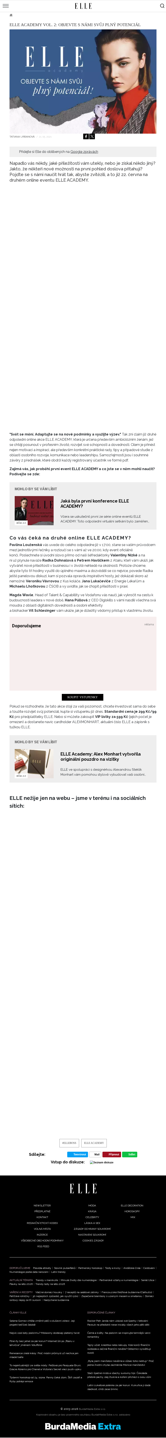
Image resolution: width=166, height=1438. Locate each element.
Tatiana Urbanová (22, 136)
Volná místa (42, 1228)
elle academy (94, 1143)
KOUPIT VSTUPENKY (82, 697)
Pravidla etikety (42, 1268)
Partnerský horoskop (90, 1268)
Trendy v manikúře (47, 1280)
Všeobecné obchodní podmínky (42, 1240)
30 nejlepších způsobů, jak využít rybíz (55, 1296)
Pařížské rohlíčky (20, 1296)
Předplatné (42, 1211)
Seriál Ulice (147, 1280)
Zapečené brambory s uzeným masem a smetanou (111, 1296)
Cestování (149, 1268)
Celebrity (92, 1217)
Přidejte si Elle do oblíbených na (58, 152)
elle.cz (21, 522)
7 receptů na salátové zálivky (82, 1292)
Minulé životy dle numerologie (79, 1280)
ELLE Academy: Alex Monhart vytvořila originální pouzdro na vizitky (101, 756)
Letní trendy (58, 1271)
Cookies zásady (93, 1240)
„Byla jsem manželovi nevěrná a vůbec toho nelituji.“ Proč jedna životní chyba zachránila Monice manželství (120, 1363)
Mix (133, 1217)
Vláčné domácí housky (48, 1292)
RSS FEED (43, 1246)
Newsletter (42, 1205)
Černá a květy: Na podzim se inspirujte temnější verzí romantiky (118, 1334)
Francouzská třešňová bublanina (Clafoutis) (127, 1292)
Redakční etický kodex (42, 1223)
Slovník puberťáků (64, 1268)
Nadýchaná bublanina (56, 1300)
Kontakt (42, 1217)
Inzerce (42, 1234)
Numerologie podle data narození (29, 1271)
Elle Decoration (132, 1205)
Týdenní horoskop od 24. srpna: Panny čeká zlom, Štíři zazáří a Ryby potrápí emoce (46, 1379)
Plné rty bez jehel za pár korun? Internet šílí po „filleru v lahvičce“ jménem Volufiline (42, 1343)
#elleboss (69, 1143)
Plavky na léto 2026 (21, 1284)
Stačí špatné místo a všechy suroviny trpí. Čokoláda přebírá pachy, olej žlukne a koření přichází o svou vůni (119, 1375)
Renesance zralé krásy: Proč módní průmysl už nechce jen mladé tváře (44, 1355)
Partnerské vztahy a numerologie (118, 1280)
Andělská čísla (131, 1268)
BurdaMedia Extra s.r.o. (92, 1409)
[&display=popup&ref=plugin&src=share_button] (86, 136)
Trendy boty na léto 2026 (50, 1284)
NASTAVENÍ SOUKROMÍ (92, 1234)
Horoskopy (132, 1211)
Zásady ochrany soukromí (92, 1228)
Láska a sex (92, 1223)
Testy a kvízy (113, 1268)
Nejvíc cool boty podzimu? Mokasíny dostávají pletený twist (45, 1332)
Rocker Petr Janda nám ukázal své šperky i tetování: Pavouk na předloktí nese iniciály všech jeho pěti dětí (118, 1322)
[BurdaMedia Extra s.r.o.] (83, 1426)
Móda (92, 1205)
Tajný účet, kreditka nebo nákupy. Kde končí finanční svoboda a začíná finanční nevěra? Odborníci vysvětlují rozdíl (119, 1349)
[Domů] (83, 1188)
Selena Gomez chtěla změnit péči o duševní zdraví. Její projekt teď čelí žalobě (42, 1322)
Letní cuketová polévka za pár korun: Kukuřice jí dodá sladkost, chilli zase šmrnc (118, 1387)
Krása (92, 1211)
